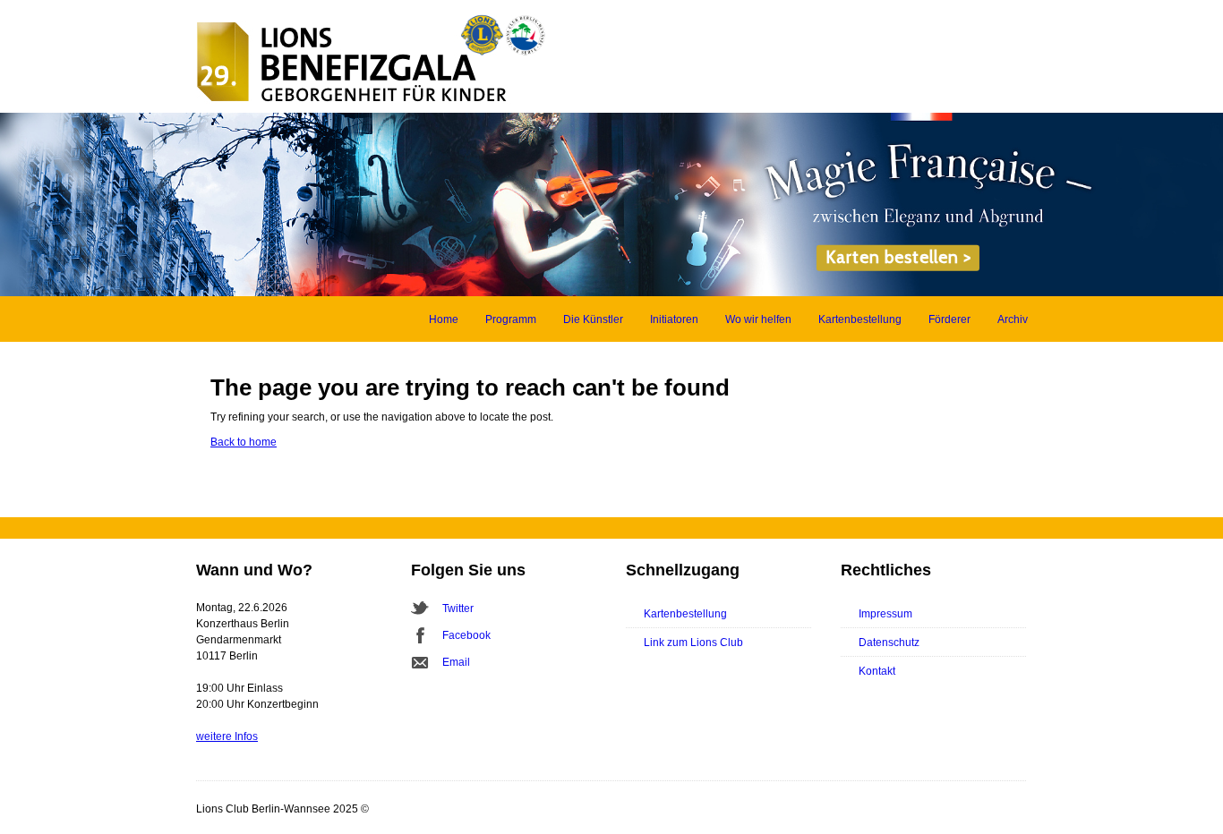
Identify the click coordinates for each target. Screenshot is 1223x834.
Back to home (243, 442)
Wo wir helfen (758, 319)
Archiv (1012, 319)
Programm (510, 319)
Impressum (885, 614)
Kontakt (877, 671)
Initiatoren (674, 319)
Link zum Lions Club (693, 642)
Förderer (949, 319)
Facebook (466, 635)
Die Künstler (593, 319)
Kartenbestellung (860, 319)
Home (443, 319)
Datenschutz (889, 642)
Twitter (458, 608)
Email (456, 662)
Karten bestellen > (898, 257)
